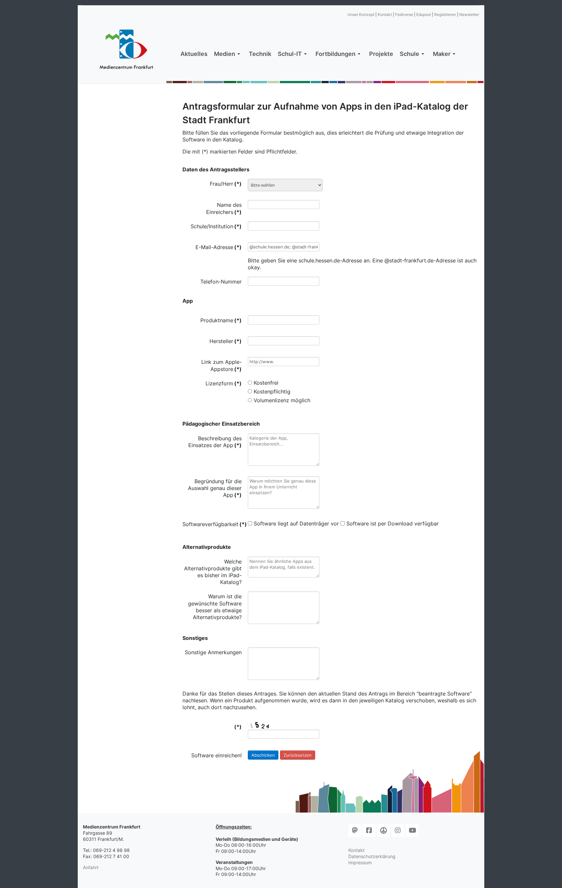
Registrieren (445, 14)
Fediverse (404, 14)
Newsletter (469, 14)
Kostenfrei (266, 382)
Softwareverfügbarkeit (212, 524)
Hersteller (225, 341)
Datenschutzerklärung (371, 856)
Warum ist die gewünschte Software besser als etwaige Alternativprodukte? (215, 606)
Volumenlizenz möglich (282, 400)
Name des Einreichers (224, 208)
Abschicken (263, 755)
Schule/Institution (216, 226)
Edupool (423, 14)
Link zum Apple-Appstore (221, 365)
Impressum (360, 862)
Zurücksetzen (298, 755)
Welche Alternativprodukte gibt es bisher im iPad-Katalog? (213, 572)
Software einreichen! (216, 755)
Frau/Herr (226, 183)
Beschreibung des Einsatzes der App (215, 441)
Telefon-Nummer (221, 281)
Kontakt (385, 14)
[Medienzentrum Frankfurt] (126, 49)
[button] (228, 54)
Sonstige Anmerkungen (213, 652)
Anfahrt (91, 867)
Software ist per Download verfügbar (392, 523)
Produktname (221, 320)
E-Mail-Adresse (218, 247)
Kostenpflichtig (272, 391)
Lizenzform (224, 383)
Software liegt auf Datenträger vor (296, 523)
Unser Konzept (360, 14)
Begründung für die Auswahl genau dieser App (215, 488)
